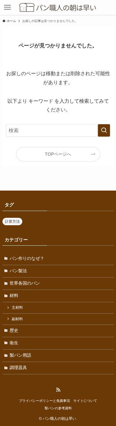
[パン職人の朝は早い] (58, 7)
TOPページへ (58, 154)
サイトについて (85, 400)
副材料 (17, 319)
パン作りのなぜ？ (27, 258)
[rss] (58, 390)
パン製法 (18, 271)
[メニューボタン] (7, 7)
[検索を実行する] (104, 130)
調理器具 (18, 367)
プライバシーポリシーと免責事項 (44, 400)
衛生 (14, 343)
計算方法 (12, 221)
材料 (14, 295)
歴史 (14, 330)
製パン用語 (20, 355)
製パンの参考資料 (58, 408)
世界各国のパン (25, 283)
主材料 (17, 307)
